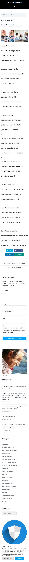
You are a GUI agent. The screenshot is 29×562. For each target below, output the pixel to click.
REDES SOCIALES (7, 477)
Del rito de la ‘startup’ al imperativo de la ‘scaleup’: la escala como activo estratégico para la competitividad (14, 426)
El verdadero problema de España (15, 263)
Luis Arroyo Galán (8, 24)
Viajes (4, 501)
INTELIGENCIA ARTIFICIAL (9, 465)
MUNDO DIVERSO (7, 471)
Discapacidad (6, 453)
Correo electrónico (8, 311)
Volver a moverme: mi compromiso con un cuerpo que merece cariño (14, 407)
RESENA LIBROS (7, 483)
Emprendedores (7, 456)
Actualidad (5, 444)
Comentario (6, 290)
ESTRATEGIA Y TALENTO (9, 459)
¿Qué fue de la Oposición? (14, 267)
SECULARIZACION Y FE (9, 486)
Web (4, 318)
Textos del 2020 (7, 498)
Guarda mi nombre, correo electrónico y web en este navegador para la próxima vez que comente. (14, 330)
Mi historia (5, 468)
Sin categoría (6, 489)
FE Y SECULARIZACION (9, 462)
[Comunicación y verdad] (14, 2)
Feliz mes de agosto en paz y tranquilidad (14, 386)
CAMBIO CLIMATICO (8, 447)
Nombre (5, 304)
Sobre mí (4, 492)
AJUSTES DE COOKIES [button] (8, 558)
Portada (4, 14)
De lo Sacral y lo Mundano (9, 450)
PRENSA (4, 474)
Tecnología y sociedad (8, 495)
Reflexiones (18, 26)
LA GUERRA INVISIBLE (8, 416)
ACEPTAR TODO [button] (19, 558)
